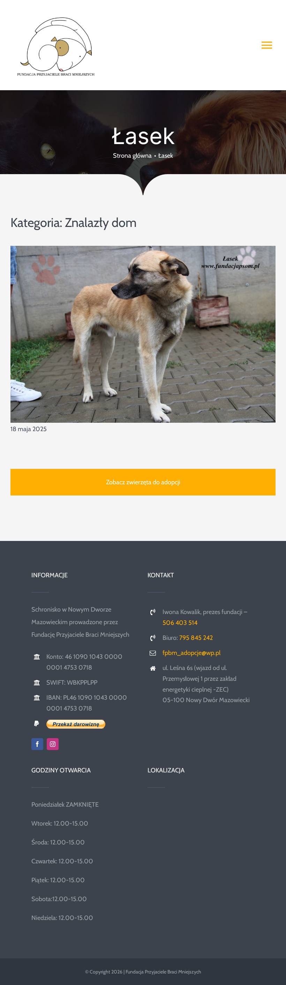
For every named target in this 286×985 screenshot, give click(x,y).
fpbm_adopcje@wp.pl (191, 653)
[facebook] (37, 744)
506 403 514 (180, 623)
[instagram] (53, 744)
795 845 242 (196, 638)
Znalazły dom (101, 222)
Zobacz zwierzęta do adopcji (143, 482)
